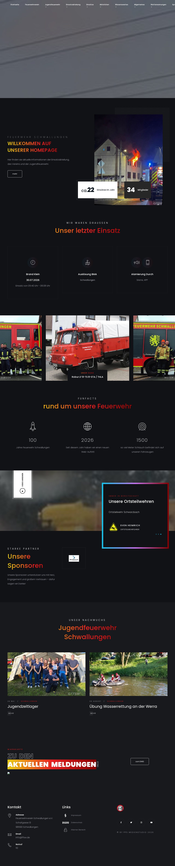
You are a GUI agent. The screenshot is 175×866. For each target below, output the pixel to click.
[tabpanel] (135, 521)
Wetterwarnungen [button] (158, 4)
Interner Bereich (78, 829)
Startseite (15, 4)
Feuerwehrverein (32, 4)
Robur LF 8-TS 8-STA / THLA (87, 377)
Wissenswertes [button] (121, 4)
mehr (11, 713)
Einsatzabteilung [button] (73, 4)
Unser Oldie (87, 373)
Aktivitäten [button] (104, 4)
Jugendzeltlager (23, 706)
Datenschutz (76, 822)
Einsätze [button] (90, 4)
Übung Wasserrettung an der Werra (123, 706)
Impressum (76, 815)
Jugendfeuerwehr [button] (52, 4)
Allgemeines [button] (139, 4)
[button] (169, 378)
